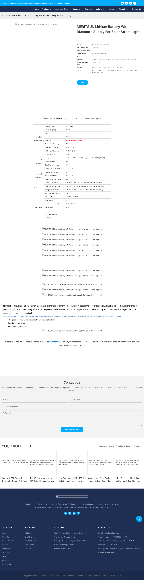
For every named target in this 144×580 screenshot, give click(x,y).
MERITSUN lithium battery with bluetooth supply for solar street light (45, 15)
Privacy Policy (115, 576)
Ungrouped (137, 446)
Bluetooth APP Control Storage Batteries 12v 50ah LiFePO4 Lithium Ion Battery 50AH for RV (14, 479)
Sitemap (105, 576)
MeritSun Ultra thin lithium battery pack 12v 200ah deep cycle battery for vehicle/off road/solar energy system (129, 479)
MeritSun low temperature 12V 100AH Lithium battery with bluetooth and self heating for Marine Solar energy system (42, 479)
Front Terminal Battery (123, 446)
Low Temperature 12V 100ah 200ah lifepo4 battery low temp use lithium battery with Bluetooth (72, 479)
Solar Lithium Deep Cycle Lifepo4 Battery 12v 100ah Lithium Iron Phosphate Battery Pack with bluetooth (100, 479)
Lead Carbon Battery (106, 446)
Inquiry (83, 82)
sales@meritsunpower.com (114, 533)
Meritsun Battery (8, 15)
